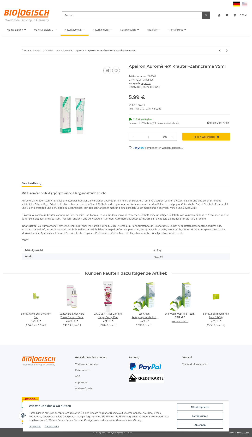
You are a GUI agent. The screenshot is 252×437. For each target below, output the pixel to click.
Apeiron (146, 83)
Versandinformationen (195, 364)
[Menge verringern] (132, 136)
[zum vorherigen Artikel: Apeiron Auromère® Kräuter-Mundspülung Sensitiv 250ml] (219, 50)
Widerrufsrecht (84, 388)
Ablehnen (200, 424)
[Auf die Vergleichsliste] (107, 70)
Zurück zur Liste (32, 50)
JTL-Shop (245, 432)
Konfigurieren (200, 415)
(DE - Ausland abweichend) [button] (166, 123)
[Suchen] (206, 15)
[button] (219, 15)
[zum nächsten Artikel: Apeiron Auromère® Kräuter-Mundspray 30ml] (226, 50)
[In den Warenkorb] (24, 62)
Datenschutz (52, 426)
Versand (156, 108)
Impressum (35, 426)
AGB (77, 376)
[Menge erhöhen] (173, 136)
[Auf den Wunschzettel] (116, 70)
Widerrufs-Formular (86, 364)
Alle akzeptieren (200, 407)
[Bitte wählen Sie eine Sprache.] (237, 3)
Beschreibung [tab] (31, 183)
